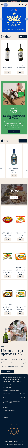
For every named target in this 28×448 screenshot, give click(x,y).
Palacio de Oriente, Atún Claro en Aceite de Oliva (21, 307)
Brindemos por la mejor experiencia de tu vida (12, 352)
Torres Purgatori (7, 67)
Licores (4, 141)
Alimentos (14, 191)
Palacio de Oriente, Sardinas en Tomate (21, 233)
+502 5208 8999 (7, 384)
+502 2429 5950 (7, 387)
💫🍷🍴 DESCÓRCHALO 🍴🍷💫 (14, 1)
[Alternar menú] (2, 5)
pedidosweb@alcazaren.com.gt (11, 390)
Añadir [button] (7, 72)
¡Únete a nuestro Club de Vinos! (14, 117)
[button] (1, 19)
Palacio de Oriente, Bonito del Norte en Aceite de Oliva (7, 233)
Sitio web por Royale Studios (14, 444)
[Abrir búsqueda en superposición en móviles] (19, 4)
